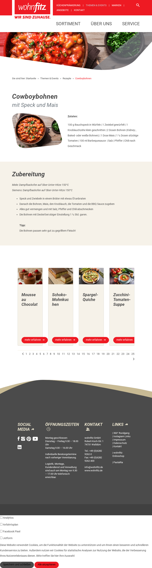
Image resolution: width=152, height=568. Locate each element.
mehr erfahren (33, 339)
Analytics (8, 517)
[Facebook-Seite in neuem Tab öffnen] (19, 438)
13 (73, 354)
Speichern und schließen (17, 564)
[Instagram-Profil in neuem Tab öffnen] (23, 438)
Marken (116, 5)
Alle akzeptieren (47, 564)
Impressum (119, 439)
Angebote (63, 10)
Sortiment (68, 23)
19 (103, 354)
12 (68, 354)
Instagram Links (121, 436)
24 (127, 354)
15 (83, 354)
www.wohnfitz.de (94, 470)
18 (98, 354)
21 (113, 354)
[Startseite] (32, 10)
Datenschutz (120, 443)
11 (63, 354)
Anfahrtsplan (10, 524)
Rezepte (67, 78)
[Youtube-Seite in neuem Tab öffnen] (35, 438)
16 (88, 354)
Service (131, 23)
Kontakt (79, 10)
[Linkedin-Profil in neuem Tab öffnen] (20, 447)
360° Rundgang (121, 433)
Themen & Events (96, 5)
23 (122, 354)
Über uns (101, 23)
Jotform (7, 538)
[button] (23, 354)
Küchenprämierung (68, 5)
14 (78, 354)
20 (108, 354)
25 (132, 354)
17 (93, 354)
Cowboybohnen (83, 78)
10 (58, 354)
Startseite (31, 78)
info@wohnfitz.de (94, 467)
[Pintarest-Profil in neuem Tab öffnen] (29, 438)
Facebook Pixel (11, 531)
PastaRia (118, 462)
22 (118, 354)
